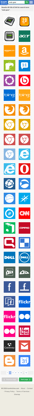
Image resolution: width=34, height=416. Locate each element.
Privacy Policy (10, 391)
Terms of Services (22, 391)
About (23, 388)
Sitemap (17, 394)
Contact (30, 388)
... (23, 373)
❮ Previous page (10, 379)
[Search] (27, 2)
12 (26, 373)
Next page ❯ (25, 379)
